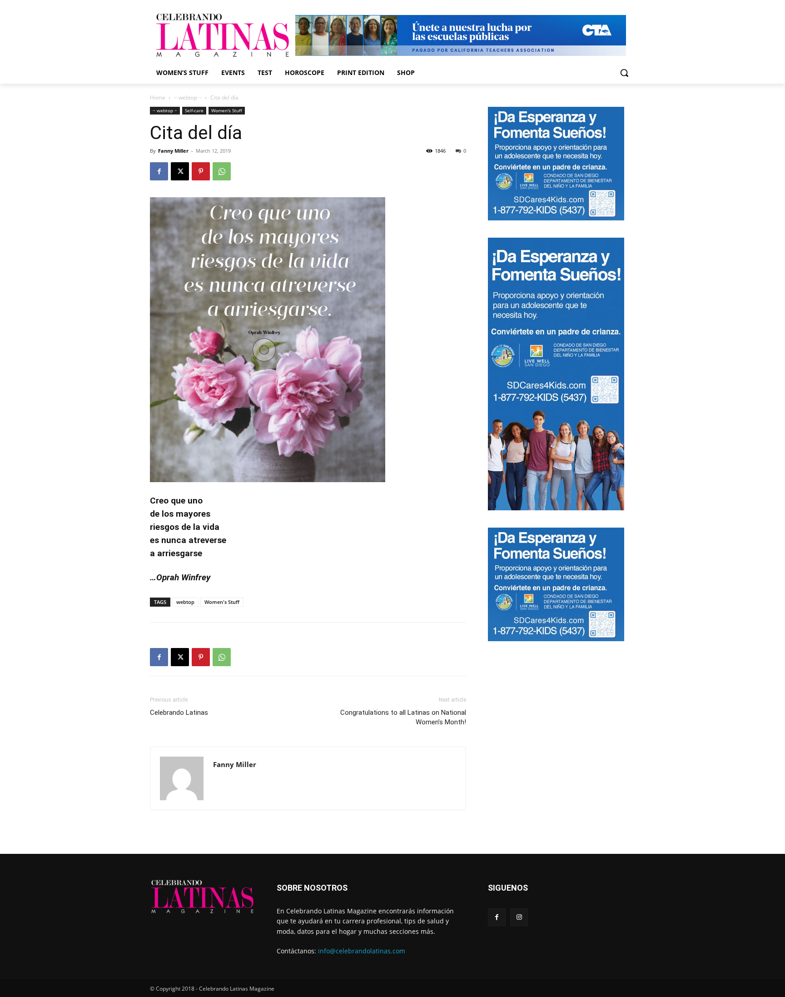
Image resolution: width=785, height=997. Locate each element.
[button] (624, 73)
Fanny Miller (173, 150)
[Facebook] (159, 171)
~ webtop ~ (188, 97)
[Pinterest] (201, 171)
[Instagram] (519, 917)
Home (157, 97)
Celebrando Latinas (179, 712)
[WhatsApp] (222, 171)
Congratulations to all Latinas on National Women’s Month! (403, 717)
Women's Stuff (226, 110)
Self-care (194, 110)
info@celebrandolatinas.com (361, 951)
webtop (185, 601)
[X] (180, 171)
